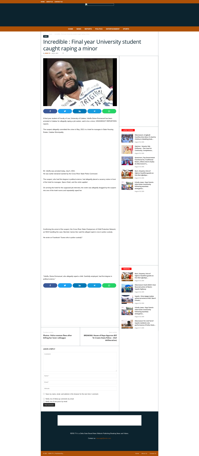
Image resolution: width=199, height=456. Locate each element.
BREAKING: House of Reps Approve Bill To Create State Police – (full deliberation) (100, 337)
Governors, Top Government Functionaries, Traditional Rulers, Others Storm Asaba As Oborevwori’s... (145, 160)
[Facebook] (149, 1)
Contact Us (59, 2)
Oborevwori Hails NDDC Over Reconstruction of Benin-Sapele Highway (145, 287)
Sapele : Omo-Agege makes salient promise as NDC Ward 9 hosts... (145, 298)
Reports (88, 29)
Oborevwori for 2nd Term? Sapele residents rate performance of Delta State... (145, 323)
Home (43, 2)
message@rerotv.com (103, 438)
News (78, 29)
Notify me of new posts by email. (57, 401)
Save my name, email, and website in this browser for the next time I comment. (72, 394)
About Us (49, 2)
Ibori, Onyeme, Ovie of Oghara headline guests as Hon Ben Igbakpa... (144, 173)
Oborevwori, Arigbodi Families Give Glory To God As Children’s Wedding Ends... (145, 137)
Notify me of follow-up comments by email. (60, 399)
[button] (154, 28)
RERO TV (47, 53)
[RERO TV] (99, 14)
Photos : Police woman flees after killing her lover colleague (57, 336)
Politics (98, 29)
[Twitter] (153, 1)
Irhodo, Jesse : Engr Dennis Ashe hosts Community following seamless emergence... (144, 185)
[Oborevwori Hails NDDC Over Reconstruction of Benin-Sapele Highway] (127, 288)
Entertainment (113, 29)
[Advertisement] (80, 152)
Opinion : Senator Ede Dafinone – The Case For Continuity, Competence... (144, 148)
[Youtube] (156, 1)
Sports (126, 29)
